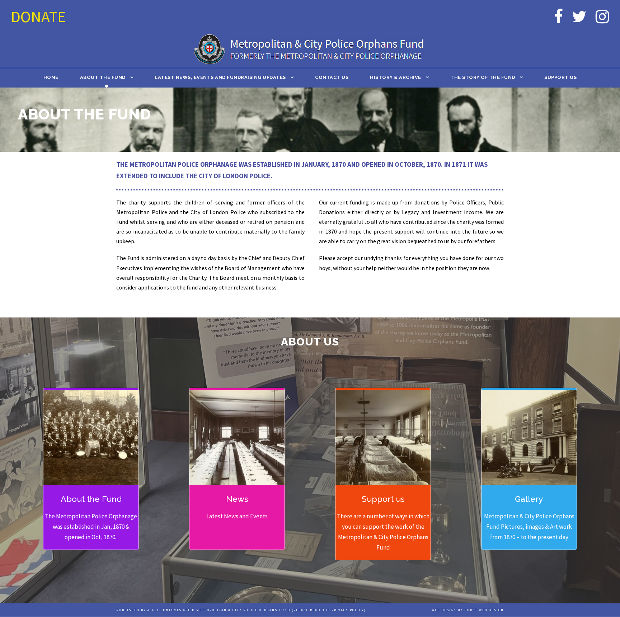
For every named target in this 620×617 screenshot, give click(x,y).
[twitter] (579, 17)
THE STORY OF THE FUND (482, 77)
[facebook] (558, 17)
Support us (560, 77)
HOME (50, 77)
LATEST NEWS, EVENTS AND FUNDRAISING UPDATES (220, 77)
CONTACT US (331, 77)
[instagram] (602, 17)
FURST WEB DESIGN (484, 610)
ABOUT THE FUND (103, 77)
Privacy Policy (348, 610)
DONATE (38, 17)
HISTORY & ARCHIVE (395, 77)
